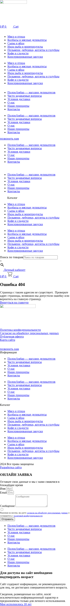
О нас (11, 102)
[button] (35, 30)
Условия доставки (18, 99)
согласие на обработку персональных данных (47, 513)
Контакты (13, 109)
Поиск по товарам (11, 257)
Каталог (12, 197)
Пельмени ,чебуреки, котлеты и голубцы (33, 50)
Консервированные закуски (25, 56)
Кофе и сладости (18, 53)
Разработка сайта (11, 467)
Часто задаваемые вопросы (24, 95)
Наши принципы (18, 105)
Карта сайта (7, 339)
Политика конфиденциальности (20, 329)
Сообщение (7, 506)
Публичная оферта (12, 336)
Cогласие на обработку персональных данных (29, 333)
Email (4, 492)
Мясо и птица (16, 36)
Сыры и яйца (15, 43)
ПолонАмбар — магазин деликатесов (31, 92)
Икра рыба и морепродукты (25, 46)
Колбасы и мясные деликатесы (27, 40)
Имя (3, 488)
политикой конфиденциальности (28, 516)
